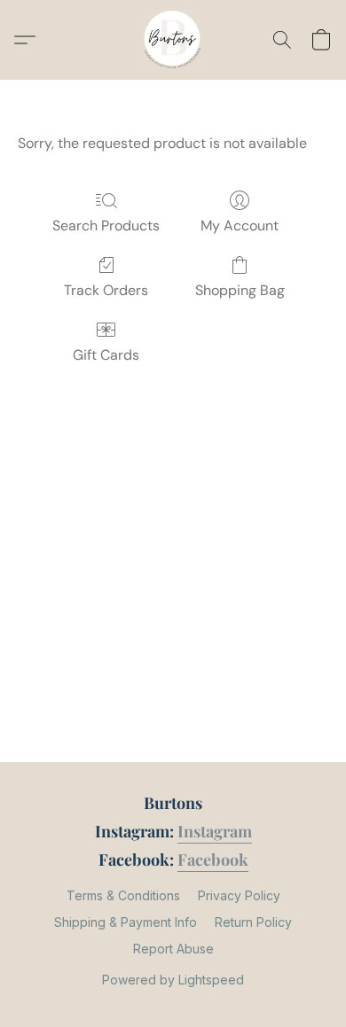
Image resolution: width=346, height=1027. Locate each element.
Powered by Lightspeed (173, 979)
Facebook (212, 859)
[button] (173, 40)
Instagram (214, 831)
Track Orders (106, 290)
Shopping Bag (240, 290)
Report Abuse (173, 948)
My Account (240, 225)
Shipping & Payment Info (125, 922)
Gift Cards (106, 355)
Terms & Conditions (123, 895)
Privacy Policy (239, 895)
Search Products (106, 225)
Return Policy (253, 922)
